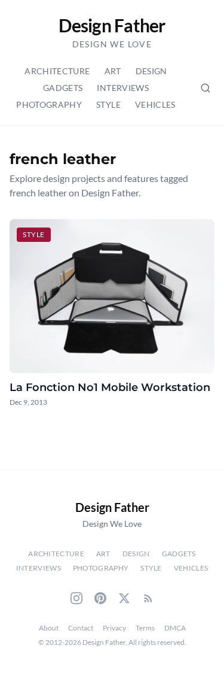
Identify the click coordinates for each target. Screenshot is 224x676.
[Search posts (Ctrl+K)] (205, 88)
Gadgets (62, 88)
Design (151, 71)
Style (108, 104)
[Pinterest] (100, 598)
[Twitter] (124, 598)
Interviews (123, 88)
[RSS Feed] (148, 598)
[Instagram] (76, 598)
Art (113, 71)
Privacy (114, 627)
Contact (80, 627)
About (49, 627)
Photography (49, 104)
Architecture (57, 71)
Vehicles (155, 104)
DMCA (175, 627)
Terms (145, 627)
